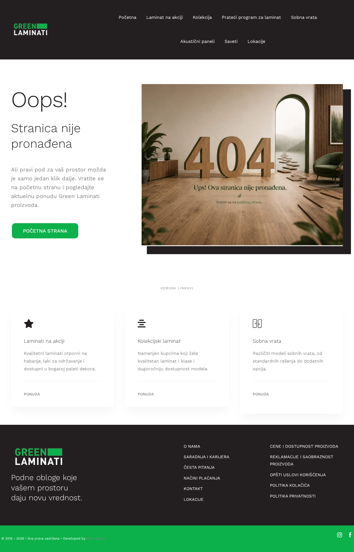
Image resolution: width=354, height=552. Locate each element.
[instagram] (339, 534)
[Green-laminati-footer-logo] (30, 21)
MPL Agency (96, 538)
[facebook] (350, 534)
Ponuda (32, 394)
